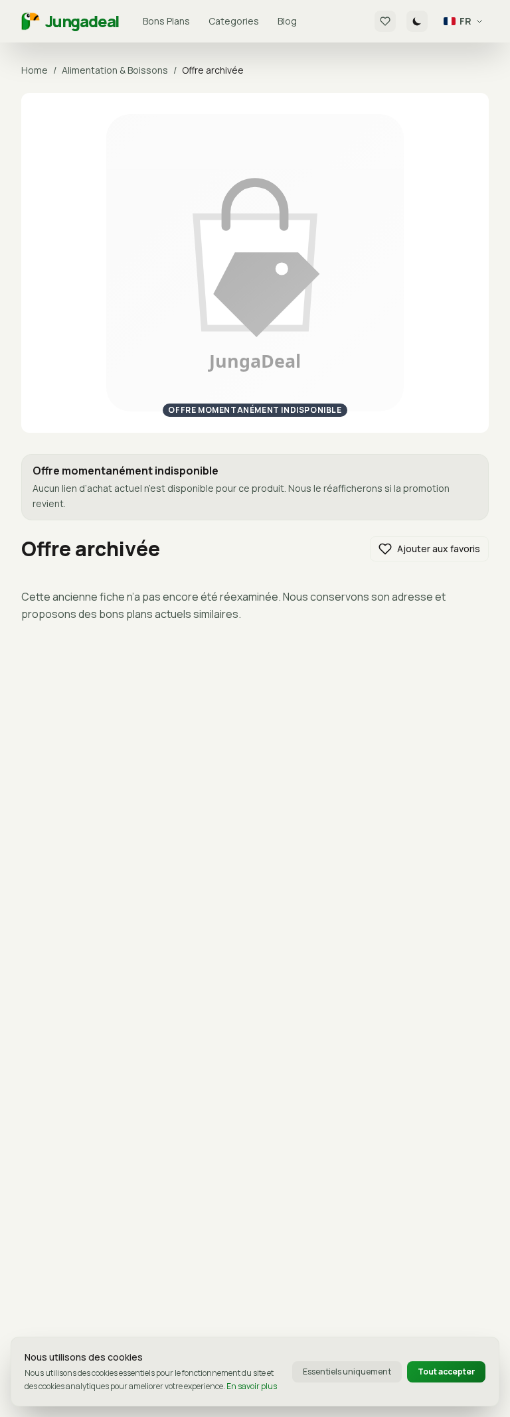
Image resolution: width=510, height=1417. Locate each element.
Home (34, 70)
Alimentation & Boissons (115, 70)
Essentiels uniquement (347, 1371)
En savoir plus (251, 1386)
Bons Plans (166, 21)
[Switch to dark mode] (417, 21)
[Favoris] (385, 21)
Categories (234, 21)
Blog (287, 21)
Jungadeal (82, 21)
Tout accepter (446, 1371)
